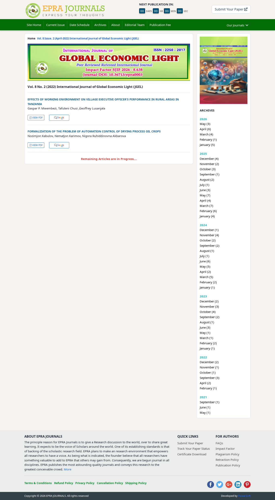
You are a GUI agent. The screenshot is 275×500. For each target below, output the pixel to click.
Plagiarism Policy (227, 454)
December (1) (209, 230)
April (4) (205, 200)
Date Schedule (79, 25)
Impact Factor (225, 448)
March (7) (206, 206)
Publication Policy (228, 465)
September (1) (209, 174)
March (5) (206, 277)
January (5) (207, 145)
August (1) (207, 251)
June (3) (205, 190)
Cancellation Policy (110, 483)
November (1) (209, 367)
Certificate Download (191, 454)
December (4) (209, 159)
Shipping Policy (136, 483)
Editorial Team (135, 25)
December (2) (209, 301)
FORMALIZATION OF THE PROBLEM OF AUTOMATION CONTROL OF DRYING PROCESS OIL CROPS (94, 131)
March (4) (206, 134)
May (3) (205, 124)
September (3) (209, 378)
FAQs (219, 443)
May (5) (205, 266)
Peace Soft (244, 496)
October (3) (208, 169)
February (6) (208, 211)
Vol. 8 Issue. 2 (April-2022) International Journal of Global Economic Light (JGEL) (88, 38)
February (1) (208, 139)
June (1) (205, 407)
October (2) (208, 240)
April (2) (205, 272)
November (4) (209, 235)
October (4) (208, 312)
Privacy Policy (84, 483)
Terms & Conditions (38, 483)
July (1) (204, 185)
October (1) (208, 372)
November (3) (209, 306)
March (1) (206, 338)
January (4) (207, 216)
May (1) (205, 333)
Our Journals (235, 25)
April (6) (205, 129)
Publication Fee (160, 25)
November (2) (209, 164)
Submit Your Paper (229, 9)
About (115, 25)
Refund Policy (63, 483)
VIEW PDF (37, 117)
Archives (100, 25)
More (67, 469)
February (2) (208, 282)
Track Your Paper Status (193, 448)
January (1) (207, 287)
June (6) (205, 261)
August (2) (207, 179)
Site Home (34, 25)
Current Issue (55, 25)
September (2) (209, 245)
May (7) (205, 195)
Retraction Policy (227, 460)
